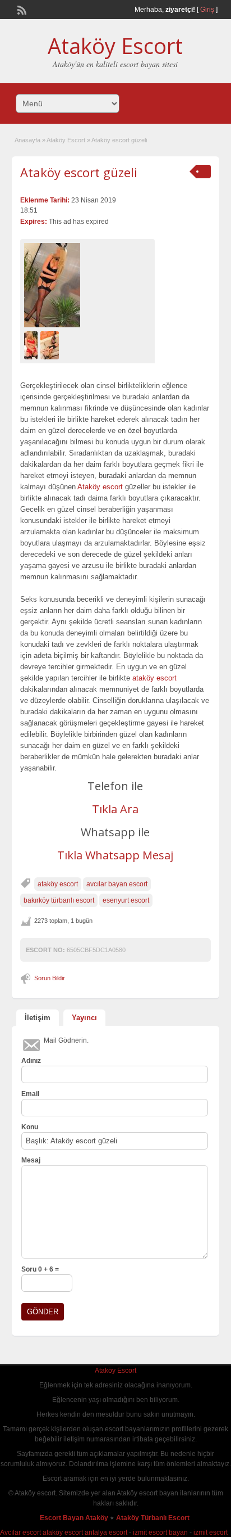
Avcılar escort (20, 1532)
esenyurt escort (126, 900)
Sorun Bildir (49, 978)
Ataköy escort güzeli (78, 172)
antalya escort (106, 1532)
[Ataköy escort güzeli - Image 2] (51, 345)
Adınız (31, 1061)
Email (30, 1094)
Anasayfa (27, 140)
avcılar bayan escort (116, 884)
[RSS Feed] (20, 8)
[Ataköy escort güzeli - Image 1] (32, 345)
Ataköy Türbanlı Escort (153, 1518)
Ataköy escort (100, 487)
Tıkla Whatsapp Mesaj (115, 855)
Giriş (207, 9)
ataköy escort (154, 678)
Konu (29, 1127)
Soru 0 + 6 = (40, 1269)
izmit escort (210, 1532)
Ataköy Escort (115, 45)
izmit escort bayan (160, 1532)
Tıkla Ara (115, 809)
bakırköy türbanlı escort (59, 900)
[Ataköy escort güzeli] (87, 285)
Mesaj (30, 1160)
